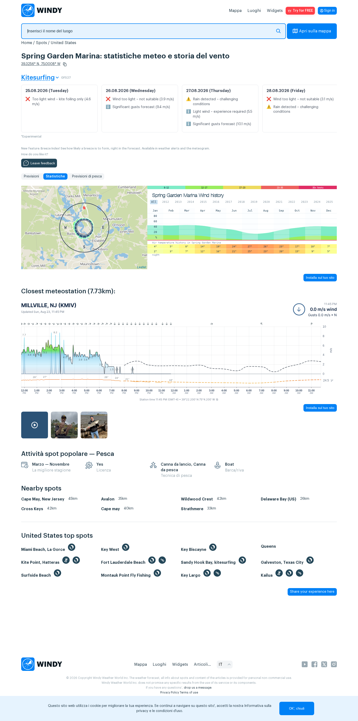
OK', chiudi (296, 708)
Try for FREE (303, 10)
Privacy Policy (169, 692)
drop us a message (197, 687)
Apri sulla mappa (315, 31)
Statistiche (55, 176)
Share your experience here (312, 591)
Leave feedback (42, 163)
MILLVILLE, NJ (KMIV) (48, 305)
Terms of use (189, 692)
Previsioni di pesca (87, 176)
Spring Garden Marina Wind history (188, 195)
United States (63, 43)
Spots (41, 43)
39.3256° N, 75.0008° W (40, 64)
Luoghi (254, 11)
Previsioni (31, 176)
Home (26, 43)
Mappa (235, 11)
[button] (64, 64)
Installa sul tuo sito (320, 277)
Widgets (275, 11)
